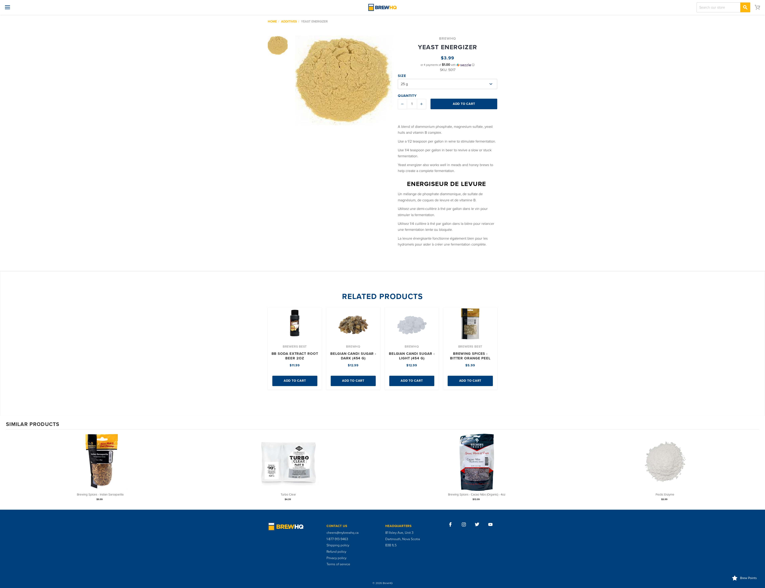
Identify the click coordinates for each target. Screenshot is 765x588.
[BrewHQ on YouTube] (490, 524)
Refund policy (336, 552)
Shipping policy (338, 545)
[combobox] (723, 7)
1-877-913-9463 (337, 539)
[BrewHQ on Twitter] (477, 524)
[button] (447, 65)
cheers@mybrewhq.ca (343, 533)
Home (272, 21)
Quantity (407, 95)
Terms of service (338, 564)
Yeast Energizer (314, 21)
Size (402, 76)
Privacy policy (336, 558)
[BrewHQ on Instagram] (464, 524)
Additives (289, 21)
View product (100, 466)
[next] (755, 469)
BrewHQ (447, 38)
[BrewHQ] (382, 7)
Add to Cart (295, 380)
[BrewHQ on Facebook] (450, 524)
